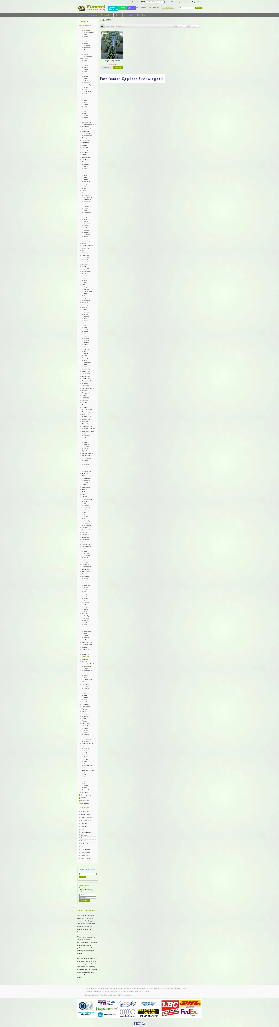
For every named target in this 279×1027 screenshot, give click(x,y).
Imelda (85, 787)
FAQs (82, 829)
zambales (85, 390)
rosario (85, 462)
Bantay (85, 622)
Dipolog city (85, 398)
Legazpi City (87, 478)
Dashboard (84, 844)
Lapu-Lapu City (86, 649)
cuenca (86, 117)
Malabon (84, 155)
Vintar (85, 604)
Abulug (85, 501)
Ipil (84, 772)
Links (160, 988)
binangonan (87, 181)
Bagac (85, 298)
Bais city (86, 728)
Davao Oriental (86, 546)
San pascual (87, 95)
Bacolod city (85, 255)
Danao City (85, 539)
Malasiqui (85, 714)
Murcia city (85, 383)
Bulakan (86, 63)
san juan (86, 80)
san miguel (86, 444)
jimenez (86, 668)
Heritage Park (87, 129)
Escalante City (86, 567)
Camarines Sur (86, 530)
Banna (85, 611)
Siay (85, 781)
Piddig (85, 607)
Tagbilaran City (86, 417)
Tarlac (84, 243)
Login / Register (85, 850)
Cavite (84, 190)
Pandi (85, 41)
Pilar (85, 295)
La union (84, 395)
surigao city (85, 248)
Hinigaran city (86, 374)
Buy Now (118, 67)
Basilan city (85, 485)
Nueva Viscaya (86, 702)
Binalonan (86, 221)
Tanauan (86, 104)
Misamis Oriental (87, 670)
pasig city (85, 147)
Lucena (84, 652)
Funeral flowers (92, 15)
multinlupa (85, 152)
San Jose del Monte (89, 32)
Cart (82, 847)
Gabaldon (86, 697)
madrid (85, 276)
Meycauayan (87, 47)
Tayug (85, 219)
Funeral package (106, 15)
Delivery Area (85, 855)
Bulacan (84, 28)
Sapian (85, 752)
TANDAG (86, 273)
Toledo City (85, 424)
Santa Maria (87, 30)
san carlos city (86, 264)
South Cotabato (88, 409)
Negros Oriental (86, 726)
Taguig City (85, 126)
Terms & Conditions (87, 832)
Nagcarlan (86, 349)
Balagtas (86, 69)
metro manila (129, 15)
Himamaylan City (87, 571)
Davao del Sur (86, 544)
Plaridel (86, 36)
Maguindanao (86, 657)
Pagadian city (87, 435)
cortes (85, 280)
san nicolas (87, 585)
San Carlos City (88, 197)
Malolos (86, 52)
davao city (85, 305)
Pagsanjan (86, 338)
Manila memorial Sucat (90, 124)
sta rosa (86, 314)
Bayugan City (87, 471)
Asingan (86, 217)
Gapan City (85, 569)
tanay (85, 170)
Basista (86, 238)
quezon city (85, 131)
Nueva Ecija (85, 684)
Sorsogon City (86, 790)
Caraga (86, 562)
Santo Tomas (87, 212)
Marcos (86, 609)
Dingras (86, 578)
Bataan (84, 284)
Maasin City (85, 654)
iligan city (85, 451)
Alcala (85, 210)
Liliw (85, 351)
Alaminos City (87, 201)
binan (85, 318)
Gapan (85, 695)
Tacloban (85, 307)
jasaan (85, 677)
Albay (83, 476)
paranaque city (86, 122)
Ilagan (85, 512)
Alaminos (86, 327)
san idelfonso (87, 631)
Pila (85, 347)
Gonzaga (86, 523)
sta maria (86, 312)
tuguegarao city (88, 499)
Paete (85, 355)
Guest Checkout (85, 858)
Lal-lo (85, 518)
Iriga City (84, 647)
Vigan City (86, 616)
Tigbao (85, 442)
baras (85, 175)
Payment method (86, 814)
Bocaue (86, 65)
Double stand (141, 15)
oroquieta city (87, 666)
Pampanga (85, 358)
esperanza (86, 460)
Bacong (86, 730)
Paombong (86, 39)
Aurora (85, 433)
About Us (83, 826)
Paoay (85, 594)
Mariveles (86, 289)
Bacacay (86, 482)
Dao (85, 763)
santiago (86, 626)
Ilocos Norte (85, 576)
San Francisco (87, 458)
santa (85, 633)
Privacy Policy (176, 988)
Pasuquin (86, 602)
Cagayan (85, 497)
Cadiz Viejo (85, 386)
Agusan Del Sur (86, 456)
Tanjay (85, 737)
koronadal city (86, 300)
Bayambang (87, 241)
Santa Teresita (87, 525)
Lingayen (86, 236)
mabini (85, 111)
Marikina (84, 145)
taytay (85, 177)
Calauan (86, 329)
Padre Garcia (87, 91)
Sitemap (83, 838)
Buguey (86, 516)
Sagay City (85, 711)
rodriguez (86, 184)
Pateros (84, 721)
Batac (85, 583)
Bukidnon (85, 492)
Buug (85, 783)
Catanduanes (86, 537)
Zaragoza (86, 688)
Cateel (85, 560)
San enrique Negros (88, 388)
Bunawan (86, 469)
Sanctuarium (87, 133)
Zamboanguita (87, 739)
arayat (85, 360)
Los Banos (86, 342)
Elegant (118, 15)
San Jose (86, 741)
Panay (85, 750)
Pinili (85, 591)
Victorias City (86, 369)
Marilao (86, 49)
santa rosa (86, 691)
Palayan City (86, 706)
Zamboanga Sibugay (88, 770)
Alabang (84, 138)
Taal (85, 113)
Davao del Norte (87, 542)
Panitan (86, 759)
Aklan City (85, 473)
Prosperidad (87, 464)
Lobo (85, 109)
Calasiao (86, 204)
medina (86, 673)
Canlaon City (86, 534)
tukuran (86, 440)
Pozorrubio (86, 206)
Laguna (84, 310)
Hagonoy (86, 54)
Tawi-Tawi (85, 421)
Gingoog (86, 675)
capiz (83, 746)
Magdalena (86, 336)
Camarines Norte (87, 405)
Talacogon (86, 466)
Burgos (86, 600)
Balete (85, 106)
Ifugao (84, 574)
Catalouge (84, 823)
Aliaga (85, 699)
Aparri (85, 514)
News (155, 988)
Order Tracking (85, 852)
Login (200, 2)
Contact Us (84, 835)
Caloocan (85, 159)
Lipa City (86, 76)
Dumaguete (85, 564)
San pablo (86, 446)
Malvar (85, 100)
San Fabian (87, 234)
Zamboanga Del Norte (88, 429)
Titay (85, 774)
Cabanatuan (87, 686)
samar (84, 266)
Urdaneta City (87, 199)
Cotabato (85, 407)
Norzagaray (87, 45)
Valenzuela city (86, 157)
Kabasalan (86, 779)
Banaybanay (87, 555)
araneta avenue (88, 135)
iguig (85, 503)
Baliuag (86, 67)
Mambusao (87, 757)
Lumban (86, 331)
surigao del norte (87, 269)
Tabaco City (85, 414)
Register (194, 2)
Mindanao (85, 302)
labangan (86, 448)
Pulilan (85, 34)
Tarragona (86, 557)
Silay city (86, 259)
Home (81, 15)
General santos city (87, 245)
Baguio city (85, 723)
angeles (86, 364)
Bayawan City (86, 487)
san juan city (85, 792)
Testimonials (167, 988)
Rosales (86, 208)
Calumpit (86, 58)
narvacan (86, 637)
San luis (86, 115)
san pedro (86, 316)
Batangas (85, 74)
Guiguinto (85, 402)
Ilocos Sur (85, 613)
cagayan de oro (88, 679)
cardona (86, 173)
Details (106, 67)
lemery (85, 119)
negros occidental (87, 743)
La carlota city (86, 378)
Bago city (86, 257)
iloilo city (84, 250)
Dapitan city (85, 400)
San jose (86, 98)
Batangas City (87, 85)
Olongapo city (86, 393)
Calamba (86, 323)
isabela (84, 640)
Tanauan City (86, 419)
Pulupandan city (87, 381)
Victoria (86, 344)
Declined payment (86, 817)
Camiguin (85, 532)
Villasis (84, 718)
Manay (85, 551)
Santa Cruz (87, 340)
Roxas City (87, 748)
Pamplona (86, 505)
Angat (85, 71)
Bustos (85, 60)
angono (86, 179)
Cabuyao (86, 320)
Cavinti (85, 333)
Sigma (85, 761)
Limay (85, 287)
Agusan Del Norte (87, 453)
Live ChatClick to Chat (113, 8)
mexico (86, 366)
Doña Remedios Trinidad (85, 56)
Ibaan (85, 78)
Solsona (86, 598)
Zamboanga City (87, 426)
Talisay (85, 102)
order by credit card (86, 811)
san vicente (87, 629)
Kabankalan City (87, 642)
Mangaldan (86, 232)
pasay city (85, 150)
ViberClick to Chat (131, 8)
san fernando (87, 362)
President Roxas (88, 765)
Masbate (84, 661)
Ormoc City (85, 704)
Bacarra (86, 587)
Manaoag (86, 230)
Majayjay (86, 353)
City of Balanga (88, 291)
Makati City (85, 143)
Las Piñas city (86, 140)
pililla (85, 188)
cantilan (86, 278)
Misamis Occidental (88, 664)
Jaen (85, 693)
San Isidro (86, 553)
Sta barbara (87, 223)
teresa (85, 186)
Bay (85, 325)
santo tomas (87, 82)
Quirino (86, 510)
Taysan (86, 87)
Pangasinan (85, 193)
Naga (83, 682)
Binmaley (86, 225)
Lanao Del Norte (87, 645)
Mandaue (85, 659)
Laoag (85, 580)
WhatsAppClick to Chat (122, 8)
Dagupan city (87, 195)
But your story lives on (112, 61)
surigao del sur (86, 271)
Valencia (86, 732)
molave (86, 437)
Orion (85, 293)
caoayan (86, 635)
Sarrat (85, 596)
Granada (86, 262)
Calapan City (86, 412)
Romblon (85, 709)
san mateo (86, 164)
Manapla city (86, 371)
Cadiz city (85, 253)
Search (83, 841)
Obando (86, 43)
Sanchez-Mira (87, 507)
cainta (85, 168)
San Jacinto (87, 228)
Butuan (84, 494)
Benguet (84, 489)
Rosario (86, 89)
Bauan (85, 93)
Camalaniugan (87, 521)
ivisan (85, 754)
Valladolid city (86, 376)
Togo (85, 282)
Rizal (83, 162)
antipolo (86, 166)
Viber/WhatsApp (86, 820)
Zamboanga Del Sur (88, 431)
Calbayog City (86, 527)
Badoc (85, 589)
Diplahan (86, 785)
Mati (85, 549)
